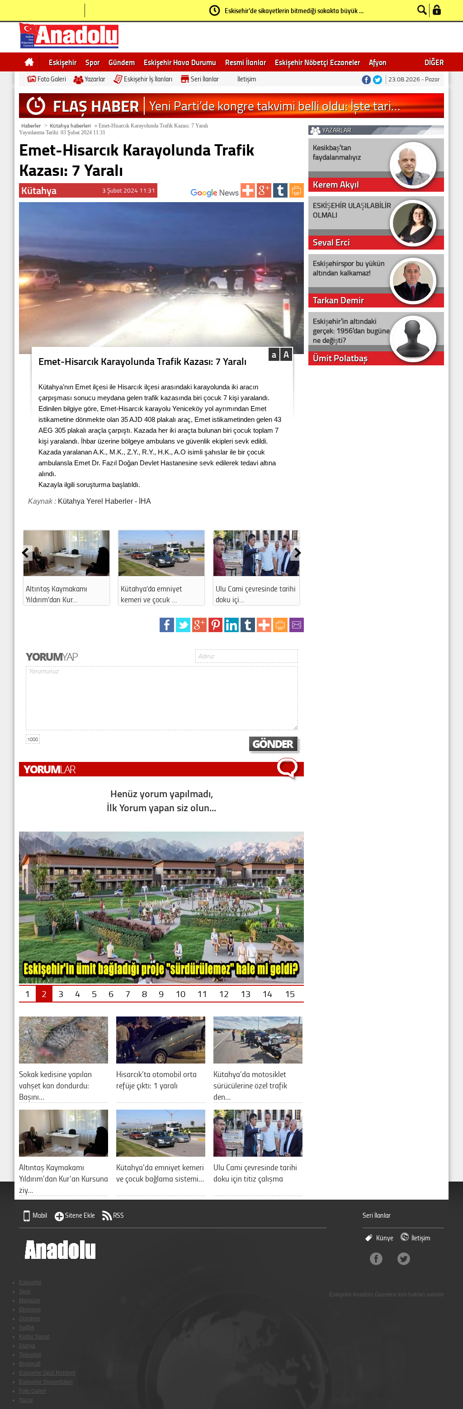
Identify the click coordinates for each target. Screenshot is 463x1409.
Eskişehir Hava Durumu (180, 62)
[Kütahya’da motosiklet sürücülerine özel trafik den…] (257, 1060)
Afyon (378, 62)
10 (180, 993)
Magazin (29, 1300)
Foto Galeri (52, 79)
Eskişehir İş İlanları (148, 79)
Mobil (40, 1215)
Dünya (27, 1346)
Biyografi (30, 1364)
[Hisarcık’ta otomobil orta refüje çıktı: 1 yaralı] (160, 1060)
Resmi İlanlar (245, 62)
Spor (92, 62)
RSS (118, 1215)
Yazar (26, 1400)
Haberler (31, 125)
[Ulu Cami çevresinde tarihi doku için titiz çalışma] (257, 1153)
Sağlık (26, 1327)
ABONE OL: (177, 195)
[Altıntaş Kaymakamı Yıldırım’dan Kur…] (66, 572)
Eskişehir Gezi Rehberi (47, 1373)
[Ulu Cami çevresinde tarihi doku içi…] (256, 572)
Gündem (122, 62)
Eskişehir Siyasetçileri (46, 1382)
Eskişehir (62, 62)
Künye (384, 1238)
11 (202, 993)
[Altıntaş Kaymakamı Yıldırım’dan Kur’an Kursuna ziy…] (63, 1153)
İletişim (246, 79)
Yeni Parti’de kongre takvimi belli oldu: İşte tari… (274, 105)
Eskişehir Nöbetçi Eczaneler (317, 62)
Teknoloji (30, 1355)
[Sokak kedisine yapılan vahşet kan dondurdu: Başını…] (63, 1060)
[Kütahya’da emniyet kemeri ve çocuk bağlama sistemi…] (160, 1153)
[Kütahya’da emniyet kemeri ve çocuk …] (161, 572)
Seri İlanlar (205, 79)
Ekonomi (30, 1309)
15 (290, 993)
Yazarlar (95, 79)
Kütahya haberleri (70, 125)
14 (267, 993)
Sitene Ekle (80, 1215)
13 (245, 993)
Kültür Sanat (34, 1336)
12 (224, 993)
